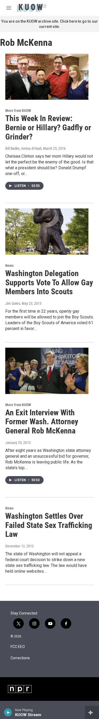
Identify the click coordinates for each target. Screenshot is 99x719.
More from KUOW (18, 110)
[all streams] (92, 712)
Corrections (20, 658)
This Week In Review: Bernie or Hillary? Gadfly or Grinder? (48, 127)
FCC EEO (18, 647)
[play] (8, 712)
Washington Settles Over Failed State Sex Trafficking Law (48, 525)
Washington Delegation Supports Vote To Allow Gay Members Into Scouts (49, 282)
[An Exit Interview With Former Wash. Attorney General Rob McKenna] (46, 371)
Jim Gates (12, 303)
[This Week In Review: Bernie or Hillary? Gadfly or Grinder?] (46, 77)
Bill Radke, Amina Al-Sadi (23, 148)
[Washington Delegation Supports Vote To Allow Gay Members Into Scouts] (46, 231)
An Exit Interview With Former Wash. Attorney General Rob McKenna (41, 422)
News (9, 265)
